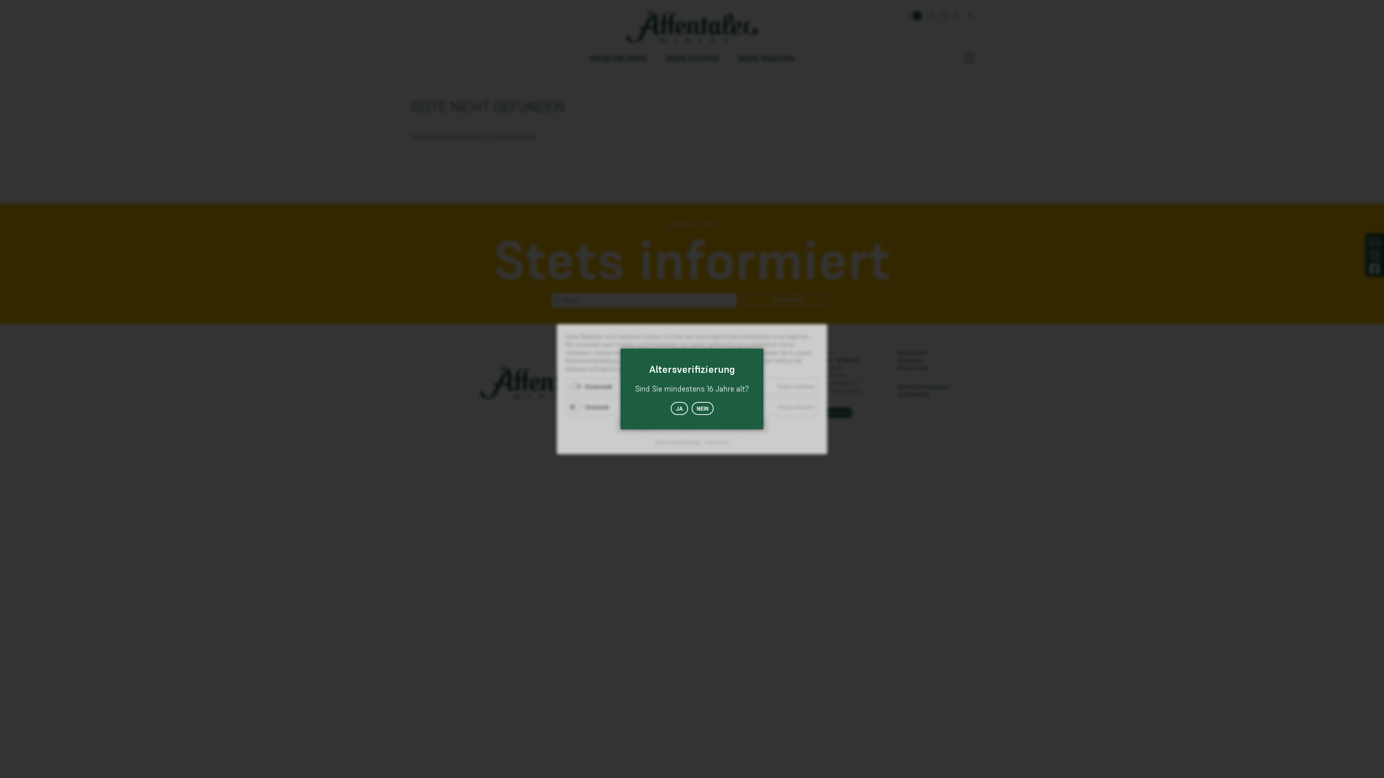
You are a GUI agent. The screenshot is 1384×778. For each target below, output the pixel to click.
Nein (703, 408)
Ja (679, 408)
